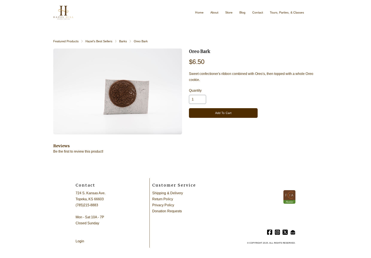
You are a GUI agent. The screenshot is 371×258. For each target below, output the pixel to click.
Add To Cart (223, 113)
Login (80, 241)
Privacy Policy (163, 205)
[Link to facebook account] (269, 232)
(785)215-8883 (87, 205)
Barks (123, 41)
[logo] (63, 13)
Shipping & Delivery (167, 193)
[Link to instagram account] (277, 232)
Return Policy (162, 199)
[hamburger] (78, 10)
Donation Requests (167, 211)
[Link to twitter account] (285, 232)
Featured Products (66, 41)
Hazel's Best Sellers (98, 41)
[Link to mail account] (292, 232)
